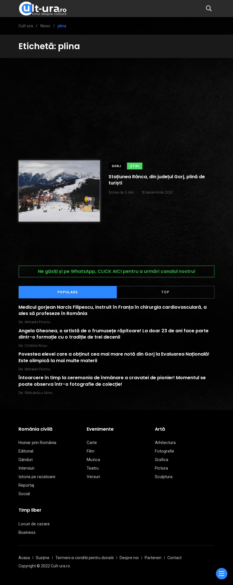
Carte (92, 442)
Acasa (24, 557)
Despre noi (129, 557)
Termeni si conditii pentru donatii (84, 557)
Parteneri (153, 557)
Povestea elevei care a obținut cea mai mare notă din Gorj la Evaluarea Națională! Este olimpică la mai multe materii (113, 357)
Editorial (25, 451)
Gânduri (25, 459)
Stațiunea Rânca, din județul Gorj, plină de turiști (157, 179)
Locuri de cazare (34, 523)
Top (165, 292)
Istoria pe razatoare (36, 476)
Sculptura (163, 476)
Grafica (161, 459)
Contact (174, 557)
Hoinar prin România (37, 442)
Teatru (93, 468)
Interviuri (26, 468)
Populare (67, 292)
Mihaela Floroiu (37, 322)
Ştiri (134, 166)
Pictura (161, 468)
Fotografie (164, 451)
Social (24, 493)
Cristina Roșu (36, 345)
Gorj (116, 166)
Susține (42, 557)
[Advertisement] (116, 100)
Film (90, 451)
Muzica (93, 459)
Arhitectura (165, 442)
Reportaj (26, 485)
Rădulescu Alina (38, 392)
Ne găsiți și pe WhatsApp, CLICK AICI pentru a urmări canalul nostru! (116, 271)
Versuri (93, 476)
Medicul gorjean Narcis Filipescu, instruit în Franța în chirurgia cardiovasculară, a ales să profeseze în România (112, 310)
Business (27, 532)
